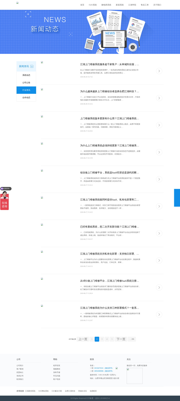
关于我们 (157, 5)
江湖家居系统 (30, 391)
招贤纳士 (20, 372)
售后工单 (145, 5)
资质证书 (20, 376)
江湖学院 (132, 5)
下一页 (121, 339)
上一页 (82, 339)
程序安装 (56, 365)
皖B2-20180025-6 (102, 398)
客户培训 (56, 379)
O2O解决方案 (57, 391)
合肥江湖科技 (70, 391)
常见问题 (56, 376)
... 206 (132, 339)
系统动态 (26, 75)
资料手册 (56, 372)
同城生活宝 (82, 391)
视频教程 (56, 369)
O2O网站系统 (43, 391)
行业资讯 (26, 90)
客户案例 (20, 369)
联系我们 (20, 379)
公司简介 (20, 365)
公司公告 (26, 83)
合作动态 (26, 97)
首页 (82, 5)
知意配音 (93, 391)
